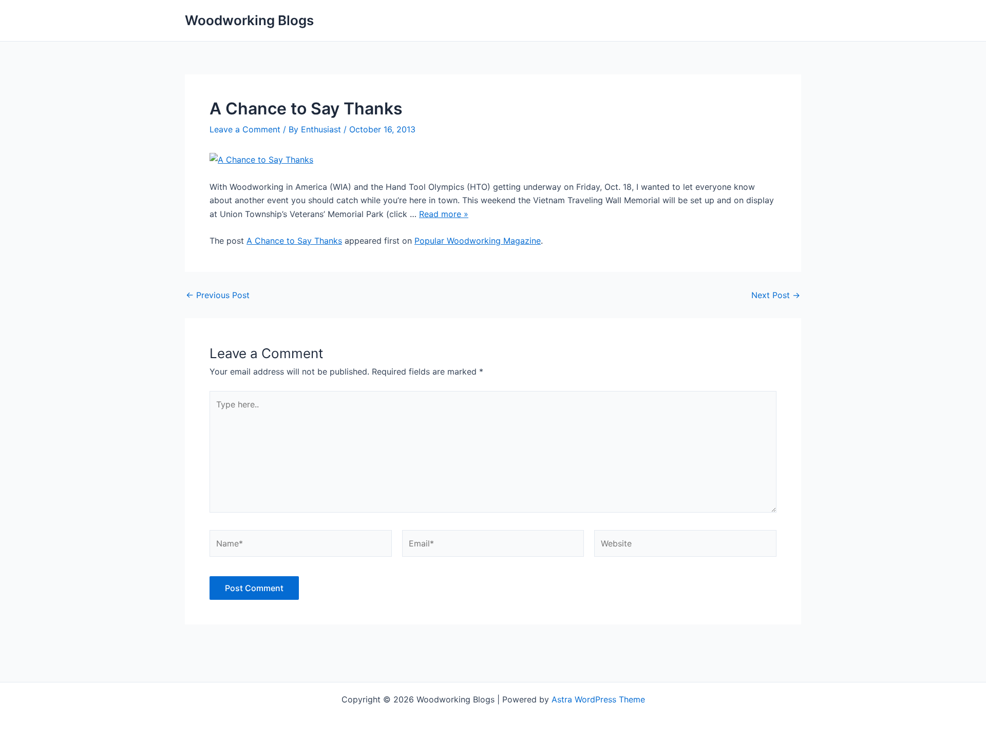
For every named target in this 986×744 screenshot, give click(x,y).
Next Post (775, 295)
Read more (443, 214)
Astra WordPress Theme (598, 699)
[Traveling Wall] (261, 159)
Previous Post (218, 295)
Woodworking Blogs (249, 20)
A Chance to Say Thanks (294, 241)
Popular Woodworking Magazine (477, 241)
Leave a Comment (245, 129)
